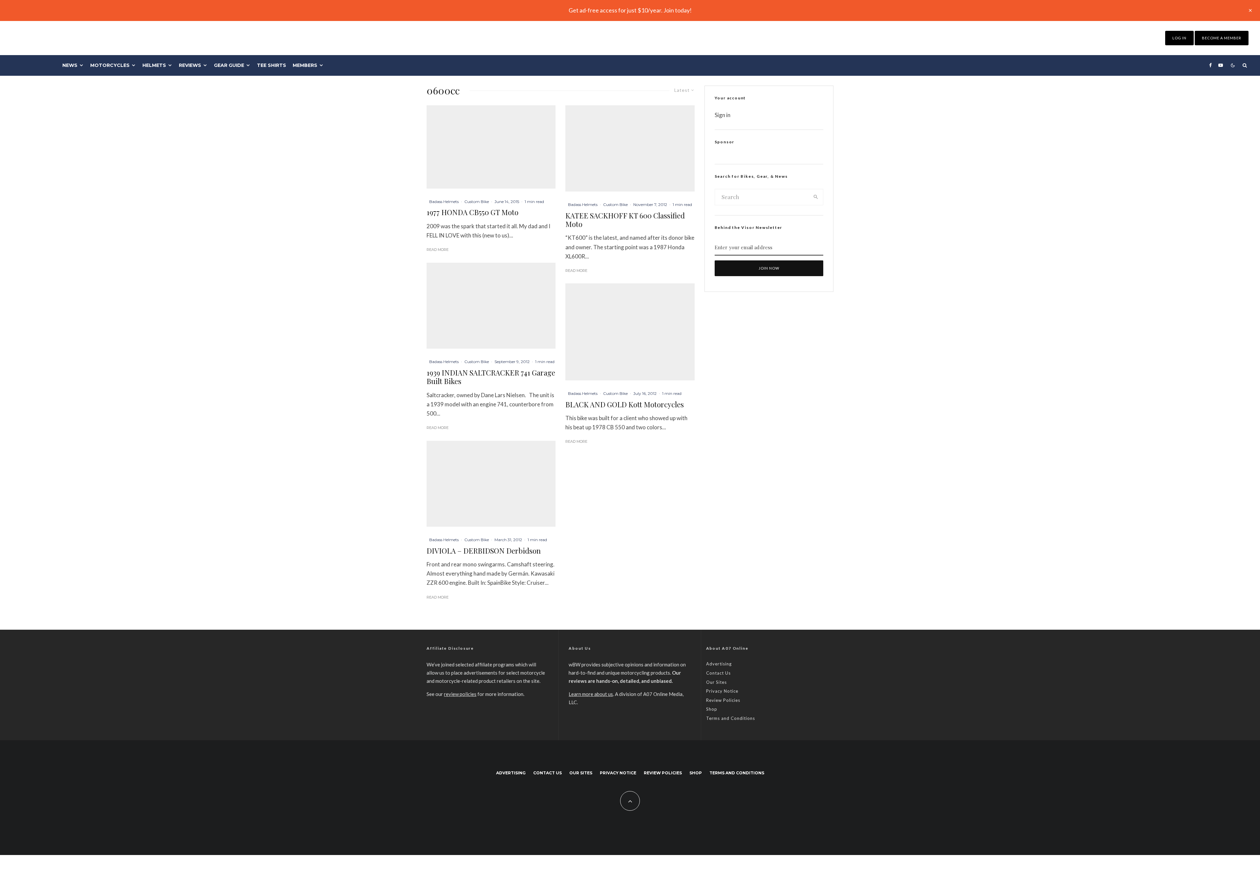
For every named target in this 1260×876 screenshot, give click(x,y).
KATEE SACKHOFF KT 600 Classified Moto (625, 220)
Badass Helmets (444, 201)
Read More (438, 249)
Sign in (722, 115)
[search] (816, 197)
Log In (1179, 38)
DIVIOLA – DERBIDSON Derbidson (484, 550)
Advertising (719, 663)
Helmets (154, 65)
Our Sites (716, 682)
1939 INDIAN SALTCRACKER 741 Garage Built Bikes (491, 377)
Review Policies (723, 700)
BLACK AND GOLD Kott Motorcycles (624, 404)
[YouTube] (1220, 65)
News (69, 65)
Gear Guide (229, 65)
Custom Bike (476, 201)
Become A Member (1221, 38)
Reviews (190, 65)
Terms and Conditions (730, 718)
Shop (711, 709)
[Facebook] (1210, 65)
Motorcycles (110, 65)
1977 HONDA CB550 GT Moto (472, 212)
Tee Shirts (271, 65)
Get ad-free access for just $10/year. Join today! (630, 10)
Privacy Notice (722, 691)
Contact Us (718, 673)
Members (305, 65)
